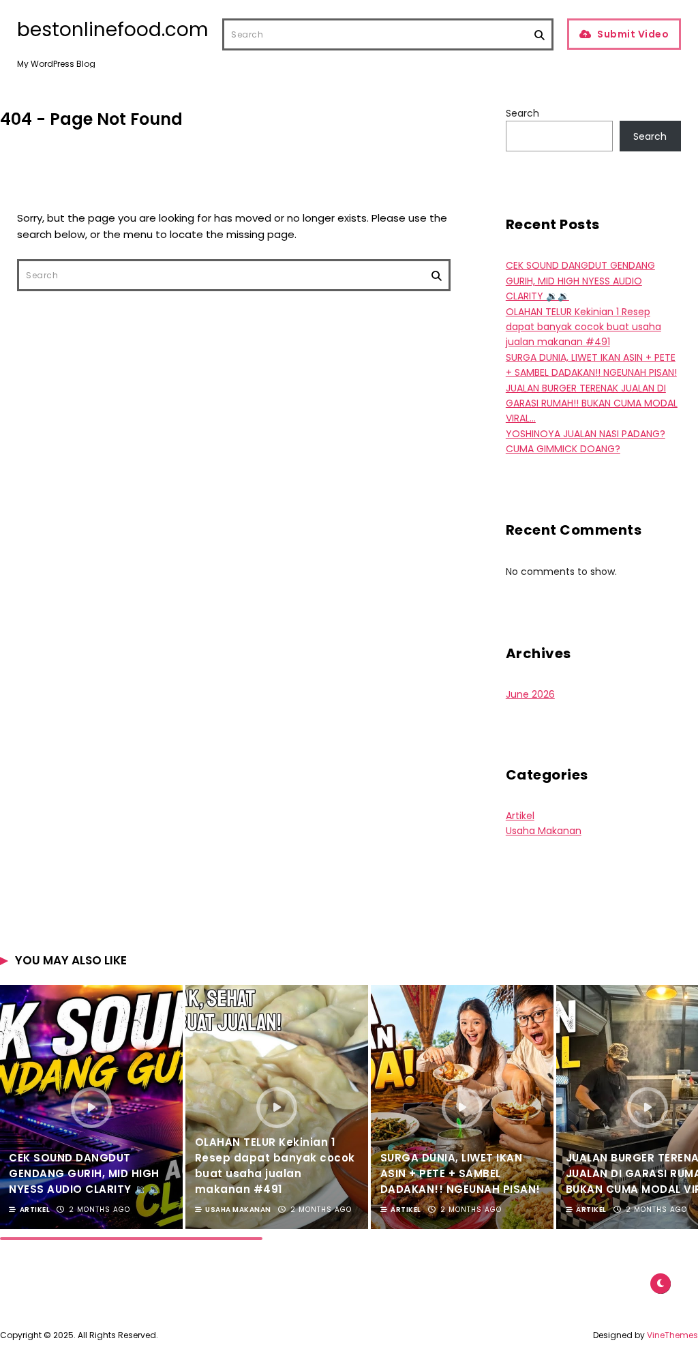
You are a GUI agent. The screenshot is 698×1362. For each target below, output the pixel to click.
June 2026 (530, 694)
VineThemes (672, 1335)
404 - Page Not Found (91, 119)
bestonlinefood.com (113, 30)
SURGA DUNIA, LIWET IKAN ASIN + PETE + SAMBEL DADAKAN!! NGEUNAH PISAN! (460, 1173)
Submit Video (633, 34)
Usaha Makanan (543, 831)
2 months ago (99, 1209)
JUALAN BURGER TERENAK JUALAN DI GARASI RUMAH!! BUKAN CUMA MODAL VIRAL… (592, 403)
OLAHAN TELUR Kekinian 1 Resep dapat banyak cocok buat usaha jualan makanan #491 (583, 327)
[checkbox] (660, 1283)
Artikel (520, 816)
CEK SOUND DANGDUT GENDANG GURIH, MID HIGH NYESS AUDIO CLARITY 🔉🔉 (580, 280)
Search (522, 113)
